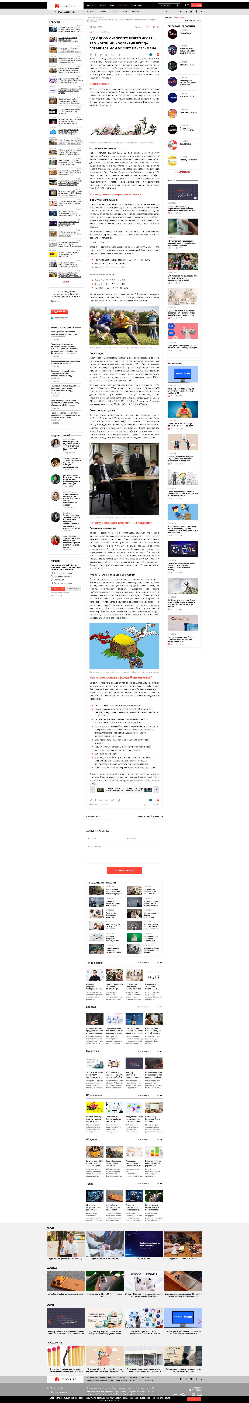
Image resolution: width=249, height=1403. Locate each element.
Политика (149, 1380)
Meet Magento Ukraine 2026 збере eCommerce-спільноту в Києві (188, 84)
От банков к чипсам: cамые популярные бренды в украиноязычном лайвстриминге (68, 224)
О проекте (122, 1377)
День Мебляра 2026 (188, 112)
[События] (188, 5)
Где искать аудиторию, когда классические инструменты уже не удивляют (144, 1333)
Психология (54, 1342)
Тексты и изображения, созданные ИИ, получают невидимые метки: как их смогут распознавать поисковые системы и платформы (70, 213)
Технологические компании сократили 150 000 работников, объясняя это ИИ (65, 402)
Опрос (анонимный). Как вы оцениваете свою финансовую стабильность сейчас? (66, 567)
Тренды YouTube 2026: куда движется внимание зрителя (180, 425)
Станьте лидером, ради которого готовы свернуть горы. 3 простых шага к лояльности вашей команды (151, 906)
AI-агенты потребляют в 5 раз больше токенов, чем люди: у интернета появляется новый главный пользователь (69, 29)
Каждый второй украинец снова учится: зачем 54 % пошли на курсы (70, 203)
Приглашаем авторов (125, 1380)
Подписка (196, 5)
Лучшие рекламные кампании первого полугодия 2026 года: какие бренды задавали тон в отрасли (181, 314)
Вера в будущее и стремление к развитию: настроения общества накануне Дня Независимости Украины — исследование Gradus (70, 142)
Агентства (91, 12)
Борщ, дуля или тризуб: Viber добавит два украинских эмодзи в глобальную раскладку (70, 80)
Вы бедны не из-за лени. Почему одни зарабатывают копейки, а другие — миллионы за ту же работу (182, 603)
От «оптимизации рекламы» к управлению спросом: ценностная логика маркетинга (183, 493)
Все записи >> (143, 963)
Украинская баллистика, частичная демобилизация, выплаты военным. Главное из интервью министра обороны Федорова (64, 348)
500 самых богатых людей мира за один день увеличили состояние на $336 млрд (65, 388)
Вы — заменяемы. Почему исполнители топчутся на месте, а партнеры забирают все (151, 918)
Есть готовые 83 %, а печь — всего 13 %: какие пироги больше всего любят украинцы (69, 50)
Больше (66, 282)
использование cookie (146, 1398)
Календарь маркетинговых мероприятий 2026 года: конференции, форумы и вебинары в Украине (68, 132)
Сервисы (103, 12)
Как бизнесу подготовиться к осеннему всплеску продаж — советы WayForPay (69, 172)
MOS (139, 1380)
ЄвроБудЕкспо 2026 (188, 160)
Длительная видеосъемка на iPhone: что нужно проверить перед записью (183, 1295)
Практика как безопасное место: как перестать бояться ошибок (114, 917)
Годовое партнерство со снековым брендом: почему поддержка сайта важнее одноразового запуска (105, 1333)
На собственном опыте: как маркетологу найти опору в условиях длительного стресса (113, 953)
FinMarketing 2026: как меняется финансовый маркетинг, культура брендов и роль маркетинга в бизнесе (70, 121)
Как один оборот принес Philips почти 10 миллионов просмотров (182, 347)
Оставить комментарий (60, 593)
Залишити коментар (124, 871)
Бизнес (103, 5)
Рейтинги (136, 12)
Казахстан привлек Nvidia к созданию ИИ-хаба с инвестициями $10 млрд (63, 373)
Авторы (114, 12)
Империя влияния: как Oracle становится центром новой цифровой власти (180, 639)
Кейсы (50, 1305)
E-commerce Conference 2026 (187, 129)
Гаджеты (52, 1267)
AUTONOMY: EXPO (187, 97)
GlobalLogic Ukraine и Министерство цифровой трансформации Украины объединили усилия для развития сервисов (67, 265)
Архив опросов (56, 596)
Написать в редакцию (100, 804)
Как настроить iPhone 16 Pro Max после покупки (104, 1295)
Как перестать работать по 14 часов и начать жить (150, 893)
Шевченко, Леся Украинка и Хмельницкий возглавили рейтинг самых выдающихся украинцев (69, 70)
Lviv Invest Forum (187, 65)
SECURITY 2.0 (185, 144)
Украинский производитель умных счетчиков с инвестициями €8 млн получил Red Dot (70, 244)
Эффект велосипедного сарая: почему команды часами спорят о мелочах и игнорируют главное (144, 1370)
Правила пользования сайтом (100, 1380)
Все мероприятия (183, 172)
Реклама (133, 1377)
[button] (161, 962)
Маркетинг (91, 5)
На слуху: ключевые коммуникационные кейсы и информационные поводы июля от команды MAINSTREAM (182, 209)
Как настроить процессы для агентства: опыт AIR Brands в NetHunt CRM (181, 391)
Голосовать (58, 589)
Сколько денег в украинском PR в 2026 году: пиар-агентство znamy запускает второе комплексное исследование (70, 183)
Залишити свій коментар (150, 816)
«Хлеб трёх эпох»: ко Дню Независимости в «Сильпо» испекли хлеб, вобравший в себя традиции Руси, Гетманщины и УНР (68, 101)
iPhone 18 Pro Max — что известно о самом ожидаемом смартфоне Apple (144, 1295)
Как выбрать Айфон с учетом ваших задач (65, 1294)
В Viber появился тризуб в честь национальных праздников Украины (70, 91)
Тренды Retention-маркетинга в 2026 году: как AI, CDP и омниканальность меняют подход (181, 566)
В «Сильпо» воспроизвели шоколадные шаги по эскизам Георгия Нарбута (69, 234)
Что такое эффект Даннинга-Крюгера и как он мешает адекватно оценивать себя (105, 1370)
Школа (140, 27)
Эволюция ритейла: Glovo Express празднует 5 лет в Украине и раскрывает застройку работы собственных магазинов (70, 275)
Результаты (74, 589)
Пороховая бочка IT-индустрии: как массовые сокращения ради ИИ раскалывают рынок (65, 415)
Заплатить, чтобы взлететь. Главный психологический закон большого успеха (151, 929)
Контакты (145, 1377)
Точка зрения (136, 5)
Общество (122, 5)
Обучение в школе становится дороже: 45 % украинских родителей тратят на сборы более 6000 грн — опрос (69, 152)
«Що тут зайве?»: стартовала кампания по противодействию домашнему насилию (70, 162)
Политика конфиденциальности (101, 1377)
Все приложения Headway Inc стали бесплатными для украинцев (69, 111)
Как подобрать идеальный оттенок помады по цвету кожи (65, 333)
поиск (178, 5)
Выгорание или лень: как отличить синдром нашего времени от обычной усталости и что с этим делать (66, 1370)
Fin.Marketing (185, 33)
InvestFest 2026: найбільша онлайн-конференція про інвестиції (188, 52)
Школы (125, 12)
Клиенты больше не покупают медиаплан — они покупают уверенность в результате (181, 459)
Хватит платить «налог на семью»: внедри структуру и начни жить (114, 893)
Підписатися (59, 312)
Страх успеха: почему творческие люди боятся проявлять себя (183, 1370)
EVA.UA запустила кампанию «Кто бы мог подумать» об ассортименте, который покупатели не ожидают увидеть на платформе (182, 280)
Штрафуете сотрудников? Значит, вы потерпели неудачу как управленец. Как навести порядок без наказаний (183, 529)
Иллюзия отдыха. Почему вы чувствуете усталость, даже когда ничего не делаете (113, 930)
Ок (194, 1399)
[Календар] (184, 5)
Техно (112, 5)
